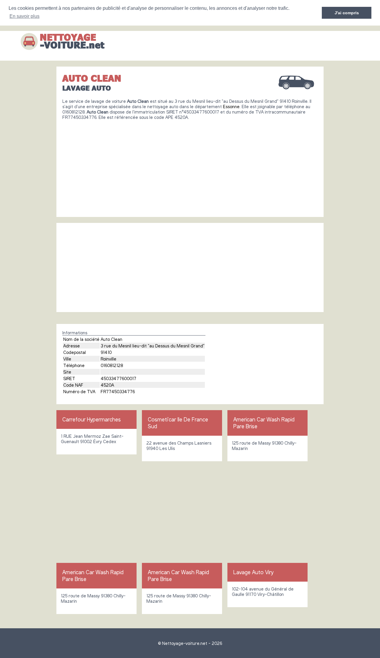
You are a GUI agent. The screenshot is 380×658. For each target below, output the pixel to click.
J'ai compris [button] (347, 12)
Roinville (108, 358)
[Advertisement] (190, 166)
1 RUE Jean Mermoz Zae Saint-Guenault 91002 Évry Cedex (92, 438)
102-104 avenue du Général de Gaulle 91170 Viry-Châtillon (263, 591)
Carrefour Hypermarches (91, 419)
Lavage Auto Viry (253, 572)
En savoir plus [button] (24, 16)
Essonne (231, 106)
